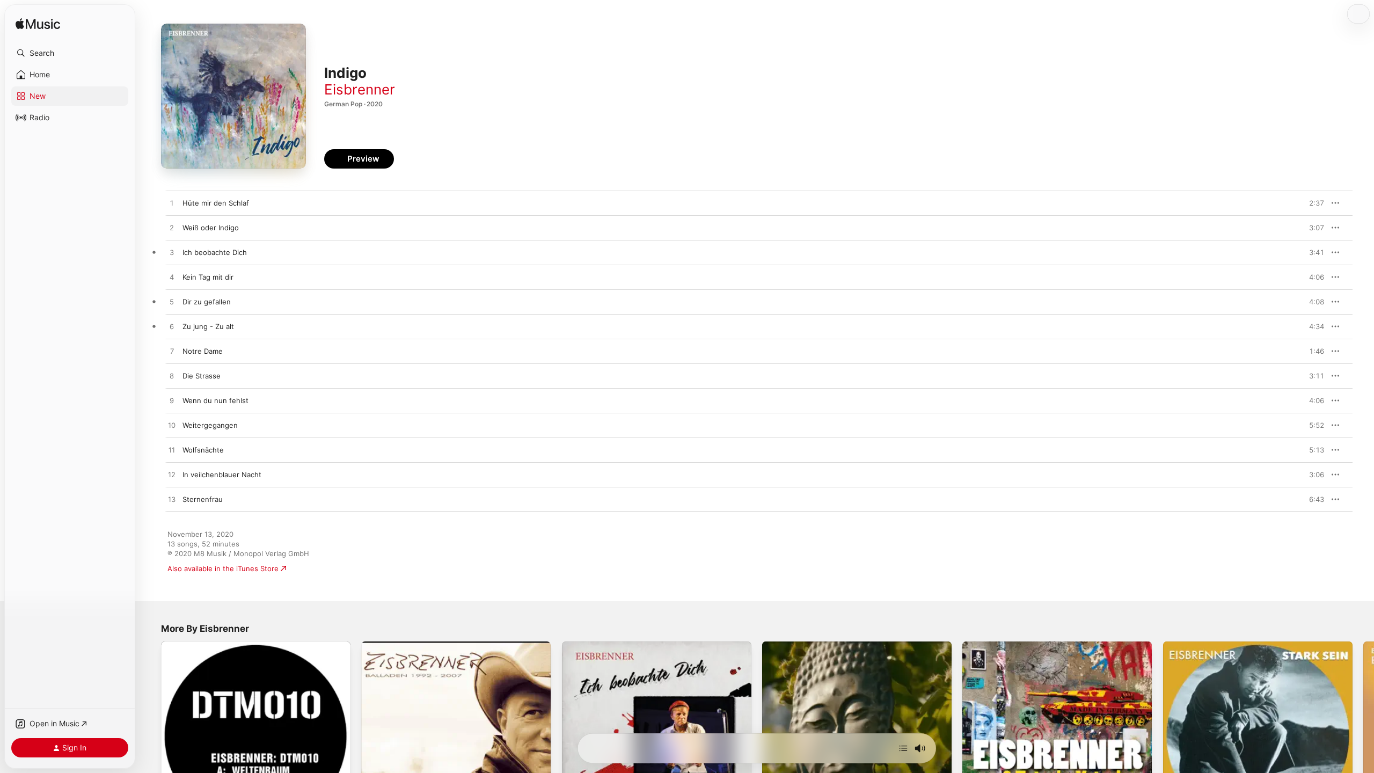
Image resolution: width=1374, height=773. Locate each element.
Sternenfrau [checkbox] (202, 499)
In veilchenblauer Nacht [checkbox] (221, 474)
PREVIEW (1312, 203)
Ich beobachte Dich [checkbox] (214, 252)
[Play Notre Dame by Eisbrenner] (171, 351)
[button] (70, 53)
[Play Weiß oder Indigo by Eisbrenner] (171, 228)
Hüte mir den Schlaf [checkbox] (215, 203)
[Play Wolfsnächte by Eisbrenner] (171, 450)
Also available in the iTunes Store (223, 568)
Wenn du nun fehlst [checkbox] (215, 400)
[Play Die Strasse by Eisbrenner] (171, 376)
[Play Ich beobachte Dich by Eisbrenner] (171, 253)
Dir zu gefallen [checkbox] (206, 301)
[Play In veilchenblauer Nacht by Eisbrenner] (171, 475)
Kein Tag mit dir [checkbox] (207, 277)
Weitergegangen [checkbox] (210, 425)
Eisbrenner (359, 89)
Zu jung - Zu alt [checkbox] (208, 326)
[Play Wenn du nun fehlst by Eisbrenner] (171, 401)
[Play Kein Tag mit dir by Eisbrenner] (171, 277)
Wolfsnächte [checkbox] (203, 450)
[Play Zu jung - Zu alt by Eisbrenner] (171, 327)
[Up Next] (903, 748)
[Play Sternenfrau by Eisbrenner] (171, 500)
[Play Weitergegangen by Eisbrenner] (171, 426)
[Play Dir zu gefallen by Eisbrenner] (171, 302)
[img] (38, 24)
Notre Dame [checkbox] (202, 351)
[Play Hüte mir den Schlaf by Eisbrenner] (171, 203)
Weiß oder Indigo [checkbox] (210, 227)
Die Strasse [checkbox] (201, 375)
